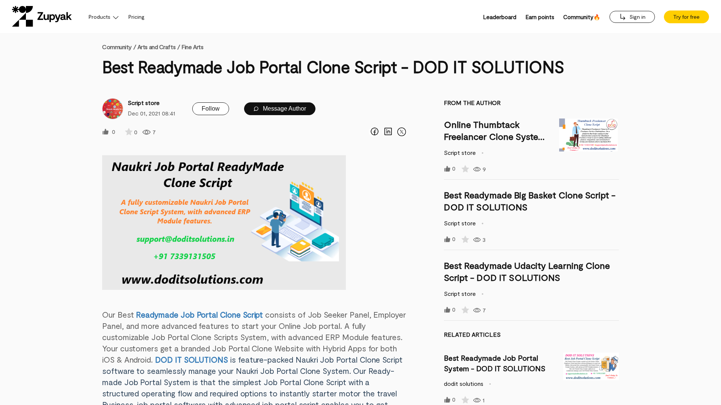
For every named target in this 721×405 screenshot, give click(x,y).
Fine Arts (192, 46)
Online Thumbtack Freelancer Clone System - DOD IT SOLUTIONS (495, 136)
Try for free (686, 17)
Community (119, 46)
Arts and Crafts (156, 46)
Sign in (637, 17)
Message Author (283, 108)
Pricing (136, 17)
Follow (211, 108)
